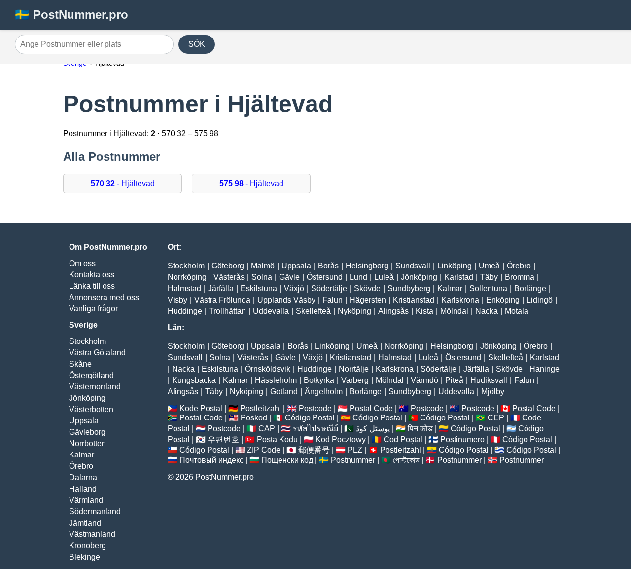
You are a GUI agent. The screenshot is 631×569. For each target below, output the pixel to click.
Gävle (289, 277)
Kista (424, 311)
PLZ (355, 450)
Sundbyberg (408, 288)
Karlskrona (460, 300)
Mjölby (492, 391)
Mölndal (454, 311)
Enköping (503, 300)
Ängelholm (324, 391)
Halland (83, 489)
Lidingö (539, 300)
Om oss (82, 263)
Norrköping (187, 277)
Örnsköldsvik (267, 369)
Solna (261, 277)
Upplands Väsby (286, 300)
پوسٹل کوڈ (373, 428)
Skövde (367, 288)
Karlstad (458, 277)
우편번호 (223, 439)
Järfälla (221, 288)
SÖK (196, 44)
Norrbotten (87, 443)
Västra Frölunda (222, 300)
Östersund (325, 277)
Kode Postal (200, 408)
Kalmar (81, 455)
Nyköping (354, 311)
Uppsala (84, 421)
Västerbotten (91, 409)
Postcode (315, 408)
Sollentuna (488, 288)
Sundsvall (412, 266)
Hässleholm (276, 380)
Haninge (544, 369)
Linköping (454, 266)
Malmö (263, 266)
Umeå (489, 266)
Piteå (454, 380)
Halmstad (184, 288)
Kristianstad (413, 300)
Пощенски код (287, 460)
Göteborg (227, 266)
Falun (332, 300)
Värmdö (424, 380)
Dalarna (83, 477)
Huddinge (185, 311)
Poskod (254, 418)
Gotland (284, 391)
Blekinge (84, 557)
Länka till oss (92, 286)
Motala (516, 311)
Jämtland (85, 523)
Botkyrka (319, 380)
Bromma (519, 277)
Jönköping (87, 398)
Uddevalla (271, 311)
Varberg (355, 380)
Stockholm (87, 341)
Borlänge (530, 288)
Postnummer (353, 460)
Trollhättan (227, 311)
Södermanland (95, 511)
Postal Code (371, 408)
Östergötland (91, 375)
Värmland (86, 500)
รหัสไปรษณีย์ (315, 428)
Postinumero (462, 439)
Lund (358, 277)
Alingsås (393, 311)
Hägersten (368, 300)
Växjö (294, 288)
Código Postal (310, 418)
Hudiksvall (488, 380)
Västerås (229, 277)
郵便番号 (314, 450)
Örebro (81, 466)
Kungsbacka (194, 380)
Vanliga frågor (93, 308)
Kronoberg (87, 545)
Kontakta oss (91, 274)
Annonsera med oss (104, 297)
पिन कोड (420, 428)
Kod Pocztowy (341, 439)
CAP (266, 428)
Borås (328, 266)
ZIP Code (263, 450)
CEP (496, 418)
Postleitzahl (260, 408)
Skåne (80, 364)
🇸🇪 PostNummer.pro (71, 14)
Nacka (486, 311)
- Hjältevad (123, 183)
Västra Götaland (97, 352)
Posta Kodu (277, 439)
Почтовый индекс (211, 460)
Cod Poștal (403, 439)
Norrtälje (354, 369)
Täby (489, 277)
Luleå (384, 277)
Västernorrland (95, 386)
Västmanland (92, 534)
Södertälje (329, 288)
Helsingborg (367, 266)
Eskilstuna (259, 288)
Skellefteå (313, 311)
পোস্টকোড (406, 460)
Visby (177, 300)
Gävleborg (87, 432)
